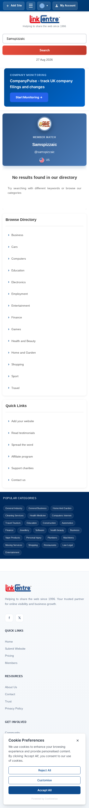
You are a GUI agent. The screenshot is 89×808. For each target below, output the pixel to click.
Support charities (22, 468)
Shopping (17, 364)
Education (17, 270)
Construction (49, 523)
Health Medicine (38, 515)
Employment (19, 293)
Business (17, 235)
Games (16, 329)
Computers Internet (61, 515)
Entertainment (20, 305)
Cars (14, 246)
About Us (11, 687)
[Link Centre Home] (44, 19)
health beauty (57, 530)
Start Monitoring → (29, 97)
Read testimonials (23, 433)
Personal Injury (33, 537)
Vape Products (12, 537)
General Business (38, 508)
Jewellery (24, 530)
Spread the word (22, 444)
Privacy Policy (14, 708)
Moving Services (13, 545)
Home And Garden (62, 508)
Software (39, 530)
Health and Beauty (23, 341)
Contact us (18, 480)
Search (45, 50)
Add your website (22, 421)
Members (11, 663)
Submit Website (15, 648)
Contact (10, 694)
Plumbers (52, 537)
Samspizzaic (44, 144)
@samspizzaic (44, 152)
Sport (14, 376)
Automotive (67, 523)
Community (12, 732)
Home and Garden (23, 352)
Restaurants (50, 545)
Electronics (18, 282)
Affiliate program (22, 456)
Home (9, 641)
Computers (18, 258)
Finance (16, 317)
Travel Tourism (12, 523)
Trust (8, 701)
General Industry (13, 508)
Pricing (9, 655)
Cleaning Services (14, 515)
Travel (15, 388)
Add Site (16, 5)
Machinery (68, 537)
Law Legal (68, 545)
